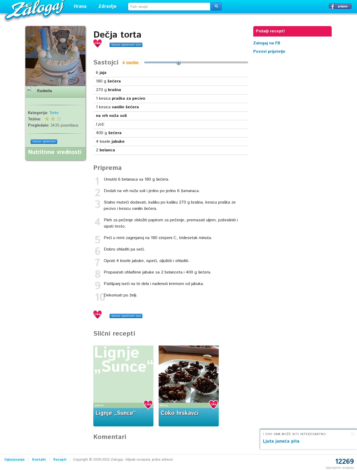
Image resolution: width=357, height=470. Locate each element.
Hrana (80, 6)
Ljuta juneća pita (281, 441)
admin (99, 405)
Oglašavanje (14, 459)
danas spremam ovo (126, 45)
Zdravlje (107, 6)
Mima (164, 405)
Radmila (44, 91)
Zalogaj (35, 9)
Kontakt (39, 459)
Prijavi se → (340, 6)
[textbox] (169, 6)
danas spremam (44, 141)
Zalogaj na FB (266, 43)
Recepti (59, 459)
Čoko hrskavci (180, 413)
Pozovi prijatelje (269, 52)
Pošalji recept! (270, 31)
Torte (54, 113)
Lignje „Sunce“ (124, 360)
